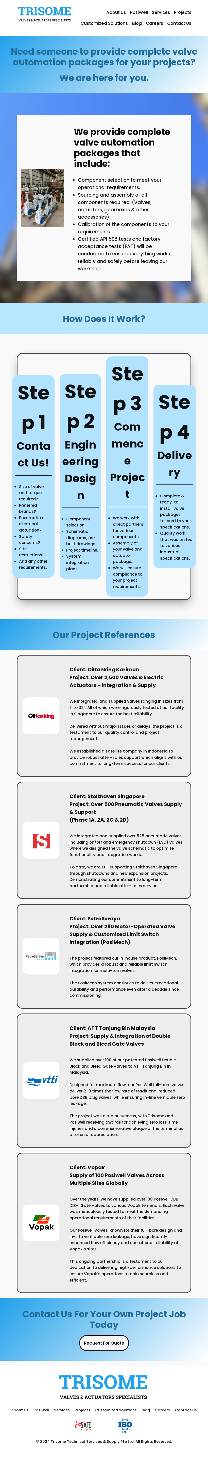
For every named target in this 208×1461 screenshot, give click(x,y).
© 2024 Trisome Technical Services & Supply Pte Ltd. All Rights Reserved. (104, 1441)
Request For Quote (104, 1343)
